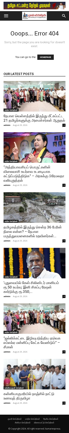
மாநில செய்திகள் (11, 110)
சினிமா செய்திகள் (23, 422)
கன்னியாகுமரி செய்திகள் (14, 388)
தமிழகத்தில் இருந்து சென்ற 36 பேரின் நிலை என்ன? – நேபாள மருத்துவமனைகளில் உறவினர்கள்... (33, 231)
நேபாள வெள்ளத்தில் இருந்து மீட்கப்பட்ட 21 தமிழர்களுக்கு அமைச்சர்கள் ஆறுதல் (34, 118)
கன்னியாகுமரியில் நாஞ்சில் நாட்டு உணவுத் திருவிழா (29, 396)
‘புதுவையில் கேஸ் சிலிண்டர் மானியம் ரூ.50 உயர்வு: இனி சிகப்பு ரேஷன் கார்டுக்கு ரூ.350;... (31, 287)
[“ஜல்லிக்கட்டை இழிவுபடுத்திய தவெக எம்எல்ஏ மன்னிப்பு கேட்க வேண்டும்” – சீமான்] (34, 318)
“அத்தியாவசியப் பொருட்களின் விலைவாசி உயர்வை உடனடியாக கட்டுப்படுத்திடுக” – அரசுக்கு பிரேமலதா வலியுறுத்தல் (34, 174)
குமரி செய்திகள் (15, 418)
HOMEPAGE (45, 57)
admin (7, 125)
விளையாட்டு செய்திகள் (44, 422)
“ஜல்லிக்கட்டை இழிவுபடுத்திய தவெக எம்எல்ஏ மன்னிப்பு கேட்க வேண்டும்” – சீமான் (32, 342)
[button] (6, 16)
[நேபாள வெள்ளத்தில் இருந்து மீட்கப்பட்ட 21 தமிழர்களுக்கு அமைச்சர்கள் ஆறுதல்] (34, 96)
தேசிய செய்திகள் (50, 418)
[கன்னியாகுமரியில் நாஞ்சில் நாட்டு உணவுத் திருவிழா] (34, 374)
